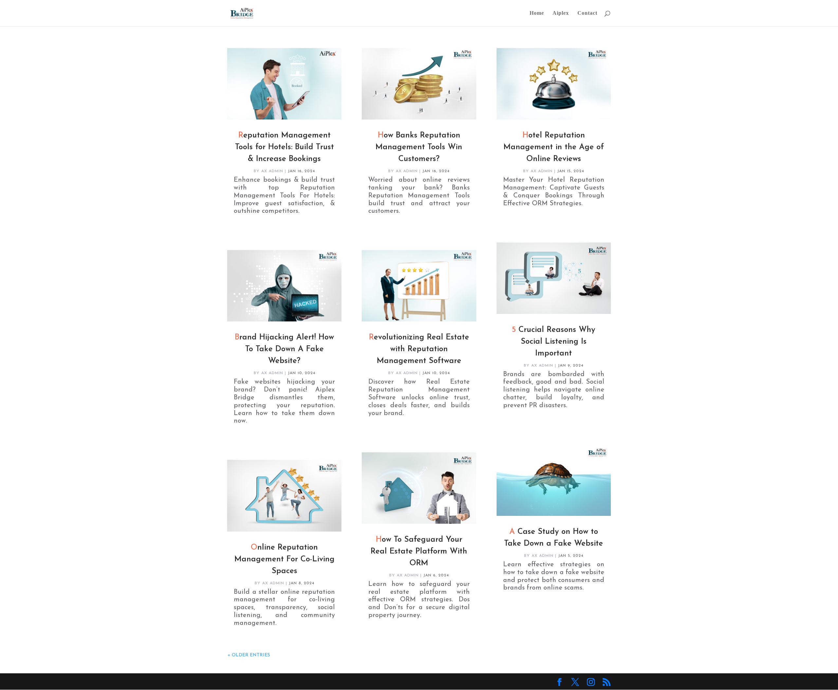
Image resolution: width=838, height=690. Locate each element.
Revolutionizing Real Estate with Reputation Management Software (419, 349)
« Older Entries (249, 655)
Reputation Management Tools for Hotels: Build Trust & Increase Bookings (284, 147)
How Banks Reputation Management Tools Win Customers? (418, 147)
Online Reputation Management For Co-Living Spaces (284, 559)
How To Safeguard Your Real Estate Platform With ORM (419, 551)
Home (537, 13)
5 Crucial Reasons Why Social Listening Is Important (553, 341)
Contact (587, 13)
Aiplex (561, 13)
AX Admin (272, 171)
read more (246, 219)
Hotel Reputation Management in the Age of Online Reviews (553, 147)
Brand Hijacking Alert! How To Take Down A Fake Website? (284, 349)
